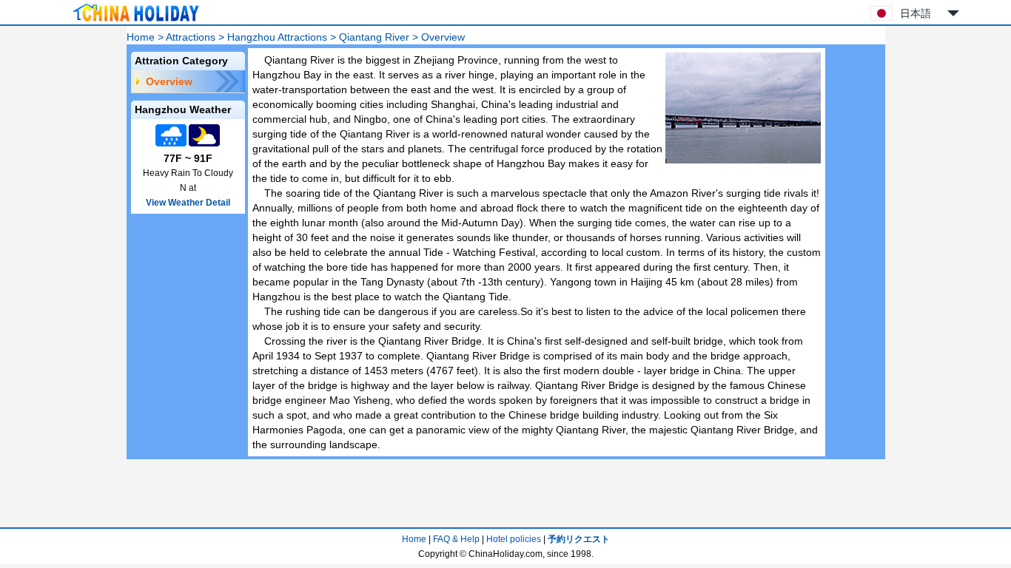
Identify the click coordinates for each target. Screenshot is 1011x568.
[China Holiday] (135, 21)
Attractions (190, 37)
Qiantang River (374, 37)
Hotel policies (513, 539)
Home (141, 37)
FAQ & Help (456, 539)
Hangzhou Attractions (277, 37)
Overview (169, 81)
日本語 (915, 13)
